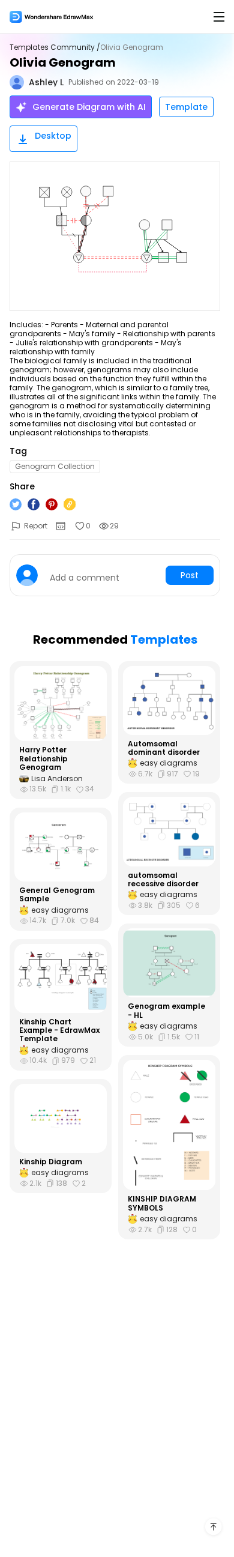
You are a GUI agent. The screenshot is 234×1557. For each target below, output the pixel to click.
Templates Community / (55, 47)
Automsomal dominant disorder (164, 748)
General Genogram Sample (57, 895)
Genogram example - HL (166, 1011)
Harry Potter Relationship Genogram (43, 759)
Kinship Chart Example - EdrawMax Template (59, 1031)
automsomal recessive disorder (163, 880)
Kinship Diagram (50, 1162)
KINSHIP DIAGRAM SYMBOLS (162, 1203)
